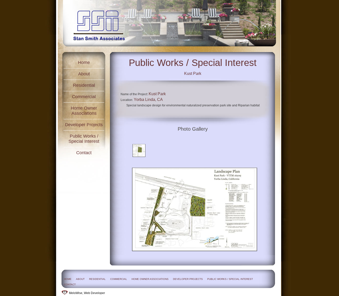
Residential (84, 85)
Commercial (84, 96)
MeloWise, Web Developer (87, 293)
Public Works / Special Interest (83, 139)
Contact (84, 152)
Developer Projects (84, 124)
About (84, 73)
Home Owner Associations (84, 111)
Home (84, 62)
